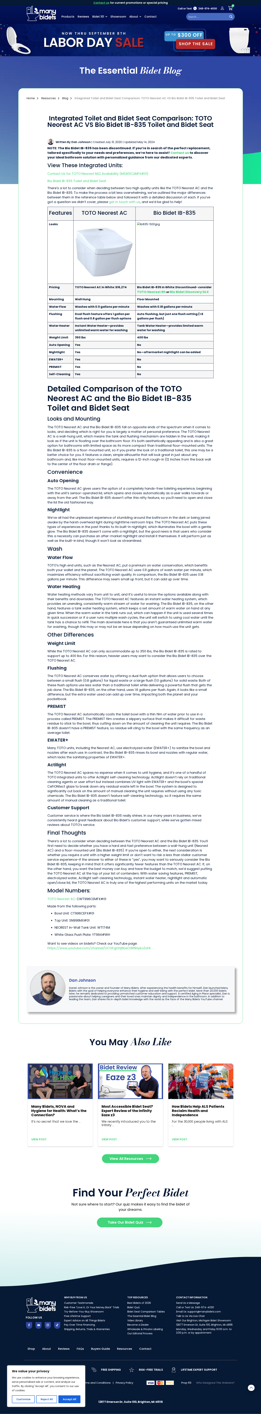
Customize (23, 1399)
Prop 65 (186, 1383)
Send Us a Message (188, 1303)
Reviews (83, 17)
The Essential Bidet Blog (141, 1316)
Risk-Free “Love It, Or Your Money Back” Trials (91, 1307)
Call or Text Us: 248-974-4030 (195, 1307)
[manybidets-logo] (42, 13)
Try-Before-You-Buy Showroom (84, 1311)
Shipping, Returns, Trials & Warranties (87, 1329)
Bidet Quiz (133, 1307)
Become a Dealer (138, 1325)
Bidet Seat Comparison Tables (146, 1311)
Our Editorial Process (140, 1333)
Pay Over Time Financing (79, 1325)
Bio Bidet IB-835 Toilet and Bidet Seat (77, 181)
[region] (46, 1386)
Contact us (101, 3)
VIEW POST (39, 1139)
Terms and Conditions (96, 1383)
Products (67, 17)
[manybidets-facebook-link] (29, 1325)
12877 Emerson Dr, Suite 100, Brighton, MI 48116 (204, 1325)
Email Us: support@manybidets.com (198, 1311)
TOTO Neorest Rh (151, 292)
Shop (31, 1349)
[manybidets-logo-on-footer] (41, 1304)
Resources (124, 1349)
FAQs (80, 1349)
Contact (150, 17)
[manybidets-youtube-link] (38, 1325)
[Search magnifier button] (231, 16)
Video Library (135, 1320)
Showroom (118, 17)
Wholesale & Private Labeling (145, 1329)
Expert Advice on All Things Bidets (84, 1320)
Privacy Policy (124, 1383)
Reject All (47, 1399)
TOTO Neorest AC (61, 899)
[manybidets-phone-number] (197, 8)
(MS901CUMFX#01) (133, 173)
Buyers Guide (100, 1349)
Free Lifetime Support (77, 1316)
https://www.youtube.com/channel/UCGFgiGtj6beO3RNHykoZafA (99, 948)
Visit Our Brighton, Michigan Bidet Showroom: (203, 1320)
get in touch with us (124, 202)
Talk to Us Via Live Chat (190, 1316)
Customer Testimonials (78, 1303)
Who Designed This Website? (215, 1383)
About (133, 17)
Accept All (69, 1399)
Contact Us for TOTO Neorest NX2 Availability (83, 173)
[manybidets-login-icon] (222, 8)
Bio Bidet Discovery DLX (189, 292)
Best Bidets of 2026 (139, 1303)
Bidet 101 (98, 17)
